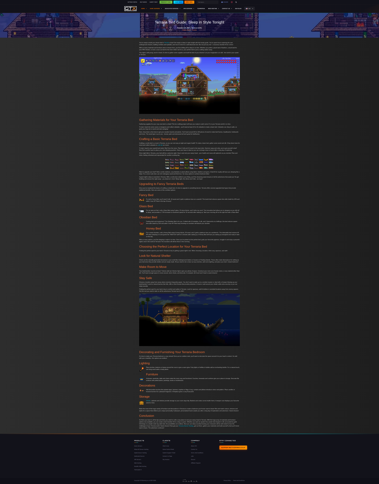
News (189, 30)
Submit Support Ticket (169, 453)
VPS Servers (137, 460)
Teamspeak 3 (138, 470)
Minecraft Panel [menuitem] (166, 2)
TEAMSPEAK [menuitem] (201, 8)
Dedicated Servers (139, 456)
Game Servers (138, 446)
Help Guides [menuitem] (143, 2)
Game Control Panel (168, 449)
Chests (148, 400)
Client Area (166, 446)
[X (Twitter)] (236, 2)
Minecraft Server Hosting (141, 449)
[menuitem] (249, 8)
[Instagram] (232, 2)
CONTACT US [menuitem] (226, 8)
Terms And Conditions (197, 453)
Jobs (192, 456)
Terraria (194, 30)
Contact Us (194, 449)
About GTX (194, 446)
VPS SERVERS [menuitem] (187, 8)
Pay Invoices (166, 460)
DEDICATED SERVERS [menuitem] (171, 8)
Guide (184, 30)
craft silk (160, 145)
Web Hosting (137, 463)
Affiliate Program (196, 463)
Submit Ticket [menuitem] (154, 2)
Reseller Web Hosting (140, 466)
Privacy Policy (227, 480)
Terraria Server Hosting (186, 426)
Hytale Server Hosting (140, 453)
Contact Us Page (167, 456)
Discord (193, 460)
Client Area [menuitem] (178, 2)
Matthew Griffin (197, 28)
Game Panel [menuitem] (189, 2)
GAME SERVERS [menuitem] (155, 8)
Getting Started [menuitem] (132, 2)
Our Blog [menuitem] (238, 8)
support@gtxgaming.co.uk (233, 447)
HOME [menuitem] (143, 8)
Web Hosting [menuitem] (212, 8)
